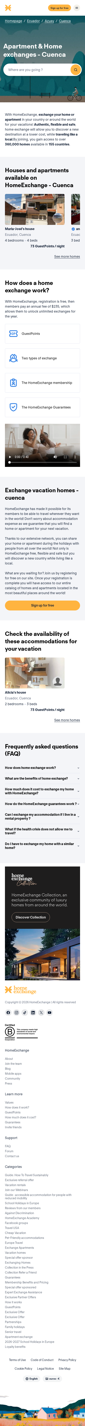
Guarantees (12, 1122)
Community (12, 1078)
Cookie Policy (23, 1368)
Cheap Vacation (15, 1233)
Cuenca (65, 21)
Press (8, 1083)
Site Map (65, 1368)
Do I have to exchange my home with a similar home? (39, 846)
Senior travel (13, 1332)
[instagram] (16, 1012)
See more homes (67, 257)
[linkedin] (33, 1012)
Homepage (13, 21)
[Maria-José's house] (35, 222)
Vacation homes (15, 1252)
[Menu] (76, 8)
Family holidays (15, 1327)
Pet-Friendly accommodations (24, 1237)
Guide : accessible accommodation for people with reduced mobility (38, 1196)
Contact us (12, 1156)
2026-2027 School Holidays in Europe (29, 1341)
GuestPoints (13, 1112)
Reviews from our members (23, 1208)
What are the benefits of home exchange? (36, 778)
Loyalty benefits (15, 1346)
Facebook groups (16, 1223)
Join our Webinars (16, 1190)
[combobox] (42, 70)
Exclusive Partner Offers (20, 1297)
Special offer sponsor (19, 1257)
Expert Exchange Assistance (23, 1292)
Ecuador (33, 21)
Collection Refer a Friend (21, 1272)
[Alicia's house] (35, 685)
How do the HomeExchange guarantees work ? (41, 804)
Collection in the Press (19, 1267)
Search (76, 69)
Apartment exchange (19, 1337)
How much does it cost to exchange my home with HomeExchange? (39, 791)
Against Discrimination (19, 1213)
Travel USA (12, 1228)
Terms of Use (17, 1360)
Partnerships (13, 1322)
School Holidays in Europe (22, 1203)
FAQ (8, 1146)
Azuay (49, 21)
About (9, 1058)
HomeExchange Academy (22, 1218)
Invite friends (13, 1127)
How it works (13, 1302)
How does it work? (17, 1107)
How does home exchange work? (30, 768)
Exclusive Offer (15, 1312)
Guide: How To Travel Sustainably (26, 1175)
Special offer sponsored (20, 1287)
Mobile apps (13, 1073)
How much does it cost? (20, 1117)
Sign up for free (59, 7)
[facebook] (8, 1012)
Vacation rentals (15, 1185)
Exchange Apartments (19, 1247)
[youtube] (49, 1012)
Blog (8, 1068)
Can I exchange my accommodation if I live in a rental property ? (40, 816)
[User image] (58, 218)
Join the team (13, 1063)
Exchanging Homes (18, 1262)
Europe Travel (14, 1242)
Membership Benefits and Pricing (26, 1282)
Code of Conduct (42, 1360)
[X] (41, 1012)
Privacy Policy (67, 1360)
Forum (9, 1151)
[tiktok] (24, 1012)
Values (9, 1102)
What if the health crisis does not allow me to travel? (39, 831)
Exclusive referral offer (19, 1180)
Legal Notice (45, 1368)
